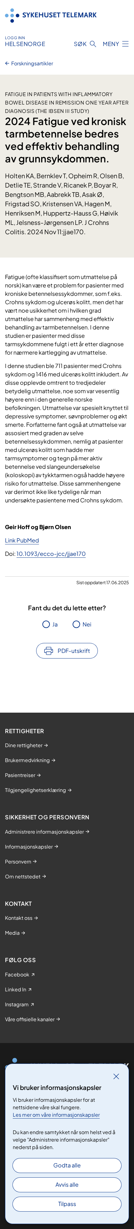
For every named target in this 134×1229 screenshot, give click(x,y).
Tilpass (67, 1203)
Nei (87, 624)
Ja (55, 624)
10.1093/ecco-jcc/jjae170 (51, 553)
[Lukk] (116, 1076)
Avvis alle (67, 1184)
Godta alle (67, 1165)
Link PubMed (22, 540)
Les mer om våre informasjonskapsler (56, 1114)
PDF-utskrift (74, 650)
